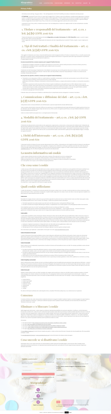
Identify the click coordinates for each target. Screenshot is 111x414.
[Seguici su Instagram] (38, 402)
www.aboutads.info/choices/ (28, 335)
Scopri (70, 412)
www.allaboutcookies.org (27, 331)
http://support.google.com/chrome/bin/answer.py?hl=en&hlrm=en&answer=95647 (46, 325)
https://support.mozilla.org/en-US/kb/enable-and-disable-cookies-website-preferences (47, 327)
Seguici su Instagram (38, 405)
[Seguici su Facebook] (38, 396)
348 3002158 (38, 392)
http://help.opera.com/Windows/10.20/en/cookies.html (40, 328)
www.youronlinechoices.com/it (62, 229)
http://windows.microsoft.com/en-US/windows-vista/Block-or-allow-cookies (49, 322)
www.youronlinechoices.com (42, 335)
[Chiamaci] (38, 389)
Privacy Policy (68, 406)
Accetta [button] (66, 412)
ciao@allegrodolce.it (25, 148)
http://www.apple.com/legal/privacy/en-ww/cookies (39, 324)
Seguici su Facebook (38, 398)
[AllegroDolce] (26, 3)
